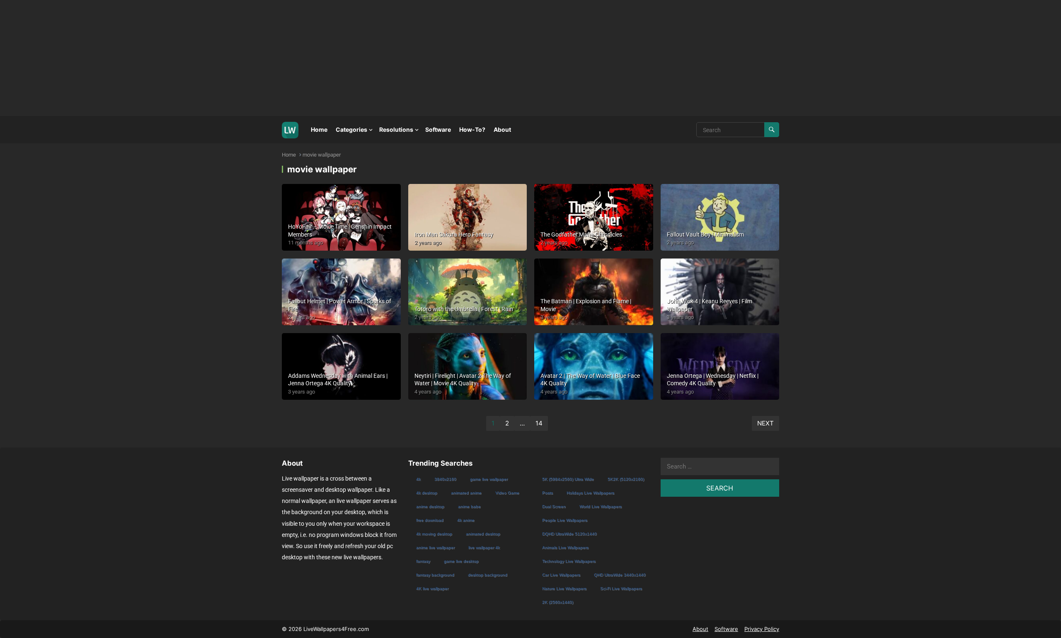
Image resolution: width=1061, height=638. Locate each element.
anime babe (469, 506)
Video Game (507, 493)
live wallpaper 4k (484, 547)
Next (765, 423)
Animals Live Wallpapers (565, 547)
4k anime (466, 520)
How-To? (472, 129)
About (502, 129)
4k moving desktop (434, 534)
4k (418, 479)
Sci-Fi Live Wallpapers (621, 588)
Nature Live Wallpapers (564, 588)
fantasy (423, 561)
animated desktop (483, 534)
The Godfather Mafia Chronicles (581, 234)
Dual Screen (554, 506)
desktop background (487, 575)
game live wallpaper (489, 479)
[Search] (771, 129)
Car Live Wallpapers (561, 575)
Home (319, 129)
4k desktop (426, 493)
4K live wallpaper (432, 588)
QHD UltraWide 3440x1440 (620, 575)
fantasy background (435, 575)
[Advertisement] (248, 58)
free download (429, 520)
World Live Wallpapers (600, 506)
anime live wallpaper (435, 547)
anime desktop (430, 506)
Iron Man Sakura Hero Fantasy (453, 234)
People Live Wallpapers (564, 520)
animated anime (466, 493)
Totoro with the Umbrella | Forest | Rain (463, 309)
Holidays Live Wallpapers (590, 493)
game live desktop (461, 561)
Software (438, 129)
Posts (547, 493)
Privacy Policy (761, 629)
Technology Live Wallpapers (569, 561)
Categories (351, 129)
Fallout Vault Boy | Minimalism (705, 234)
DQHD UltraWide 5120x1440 (569, 534)
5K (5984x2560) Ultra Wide (568, 479)
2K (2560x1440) (557, 602)
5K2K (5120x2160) (626, 479)
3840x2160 (445, 479)
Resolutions (396, 129)
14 (539, 423)
